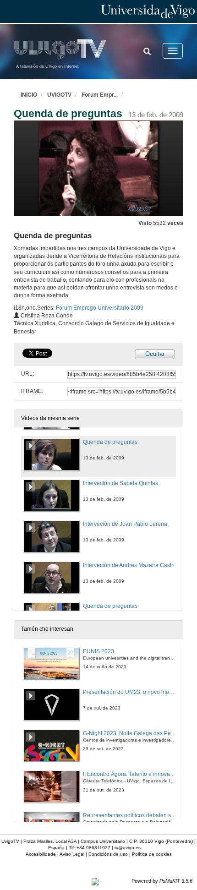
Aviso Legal (72, 854)
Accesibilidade (41, 854)
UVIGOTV (59, 95)
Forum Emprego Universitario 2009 (99, 308)
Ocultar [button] (154, 353)
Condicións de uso (108, 854)
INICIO (29, 95)
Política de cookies (152, 854)
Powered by (161, 881)
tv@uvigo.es (128, 847)
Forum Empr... (100, 95)
